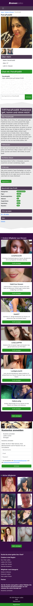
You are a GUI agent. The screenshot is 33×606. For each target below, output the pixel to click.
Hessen (3, 221)
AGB (16, 599)
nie (17, 198)
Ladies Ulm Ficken (6, 562)
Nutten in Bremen (9, 12)
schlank (19, 193)
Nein (18, 205)
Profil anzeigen (16, 263)
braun (18, 200)
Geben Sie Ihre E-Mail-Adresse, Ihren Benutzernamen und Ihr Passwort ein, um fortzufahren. (13, 445)
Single (18, 196)
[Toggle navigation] (3, 8)
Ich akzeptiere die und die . (15, 461)
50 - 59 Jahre (5, 214)
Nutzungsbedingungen (20, 460)
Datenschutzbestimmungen (12, 462)
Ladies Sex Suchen (6, 564)
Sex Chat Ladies (5, 560)
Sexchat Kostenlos (6, 566)
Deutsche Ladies (6, 574)
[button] (16, 32)
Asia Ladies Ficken (6, 576)
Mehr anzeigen (16, 416)
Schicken (16, 466)
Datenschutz (16, 601)
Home (2, 12)
